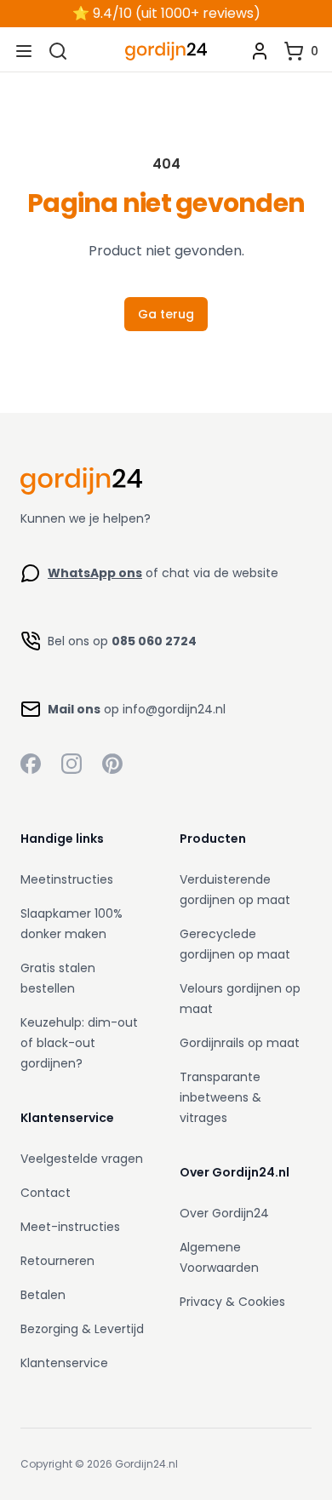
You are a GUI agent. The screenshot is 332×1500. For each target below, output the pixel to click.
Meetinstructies (66, 879)
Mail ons (74, 709)
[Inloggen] (260, 51)
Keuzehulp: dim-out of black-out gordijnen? (79, 1043)
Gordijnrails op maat (240, 1042)
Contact (45, 1192)
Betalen (43, 1294)
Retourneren (57, 1260)
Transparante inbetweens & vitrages (220, 1097)
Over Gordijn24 (224, 1213)
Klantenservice (64, 1362)
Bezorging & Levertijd (82, 1328)
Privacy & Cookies (232, 1301)
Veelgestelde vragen (81, 1158)
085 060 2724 (154, 641)
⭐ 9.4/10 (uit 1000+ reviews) (166, 13)
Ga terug (166, 314)
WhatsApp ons (95, 572)
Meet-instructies (70, 1226)
